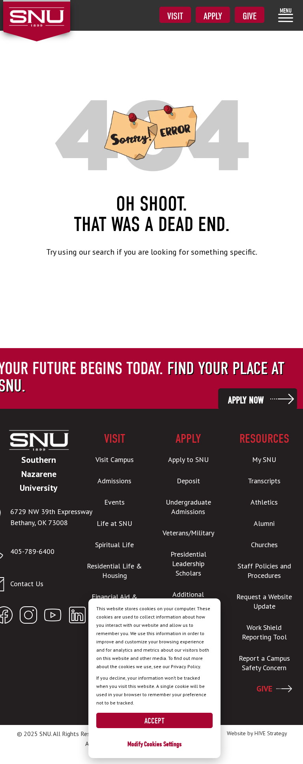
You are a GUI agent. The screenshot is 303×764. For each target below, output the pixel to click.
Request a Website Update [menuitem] (264, 601)
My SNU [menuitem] (264, 459)
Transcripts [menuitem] (264, 480)
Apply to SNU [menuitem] (188, 459)
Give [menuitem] (249, 16)
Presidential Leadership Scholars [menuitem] (188, 564)
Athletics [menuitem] (264, 502)
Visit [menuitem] (175, 16)
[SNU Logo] (36, 12)
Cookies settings (162, 744)
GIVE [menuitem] (264, 689)
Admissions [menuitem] (114, 480)
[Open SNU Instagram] (28, 616)
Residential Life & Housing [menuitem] (114, 570)
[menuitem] (285, 14)
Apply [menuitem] (213, 16)
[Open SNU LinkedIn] (77, 616)
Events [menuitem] (114, 502)
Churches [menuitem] (264, 544)
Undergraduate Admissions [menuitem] (188, 507)
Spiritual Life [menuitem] (114, 544)
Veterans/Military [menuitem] (188, 532)
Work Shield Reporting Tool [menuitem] (264, 632)
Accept (154, 720)
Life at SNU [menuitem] (114, 523)
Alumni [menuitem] (264, 523)
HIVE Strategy (270, 733)
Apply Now (246, 400)
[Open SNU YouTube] (53, 616)
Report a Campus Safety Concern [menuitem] (264, 663)
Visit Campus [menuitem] (114, 459)
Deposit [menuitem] (188, 480)
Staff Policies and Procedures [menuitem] (264, 570)
